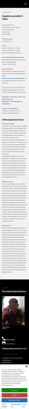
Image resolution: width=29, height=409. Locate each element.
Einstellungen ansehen (14, 400)
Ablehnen (14, 395)
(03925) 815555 (10, 340)
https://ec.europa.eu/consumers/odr (13, 78)
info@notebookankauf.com (14, 348)
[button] (26, 366)
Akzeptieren (14, 390)
